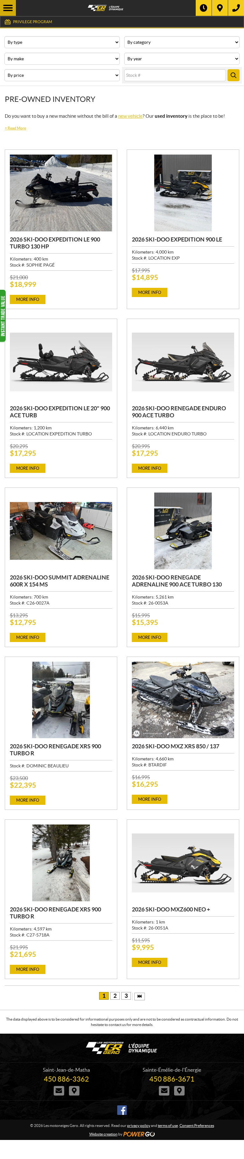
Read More (15, 128)
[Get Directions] (220, 8)
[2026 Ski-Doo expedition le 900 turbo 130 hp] (61, 193)
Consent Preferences (197, 1125)
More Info (27, 299)
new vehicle (130, 116)
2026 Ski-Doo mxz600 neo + (171, 909)
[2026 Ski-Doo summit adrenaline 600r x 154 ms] (61, 531)
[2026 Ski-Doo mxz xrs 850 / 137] (183, 700)
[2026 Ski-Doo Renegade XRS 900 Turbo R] (61, 700)
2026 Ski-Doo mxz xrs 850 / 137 (175, 746)
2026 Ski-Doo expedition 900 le (177, 239)
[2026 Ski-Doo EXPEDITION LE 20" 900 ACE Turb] (61, 362)
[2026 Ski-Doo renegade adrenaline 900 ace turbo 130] (183, 531)
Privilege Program (32, 22)
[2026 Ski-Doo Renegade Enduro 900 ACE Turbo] (183, 362)
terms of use (168, 1125)
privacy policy (138, 1125)
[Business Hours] (204, 8)
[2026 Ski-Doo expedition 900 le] (183, 193)
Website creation (103, 1134)
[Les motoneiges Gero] (106, 8)
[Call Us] (236, 8)
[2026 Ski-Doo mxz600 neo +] (183, 863)
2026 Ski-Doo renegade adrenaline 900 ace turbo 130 (177, 581)
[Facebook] (122, 1110)
